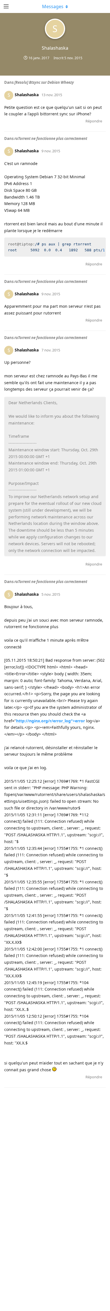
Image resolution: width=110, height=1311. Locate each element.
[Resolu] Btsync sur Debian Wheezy (44, 82)
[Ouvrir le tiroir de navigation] (5, 6)
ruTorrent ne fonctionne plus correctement (50, 138)
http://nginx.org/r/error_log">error (50, 720)
